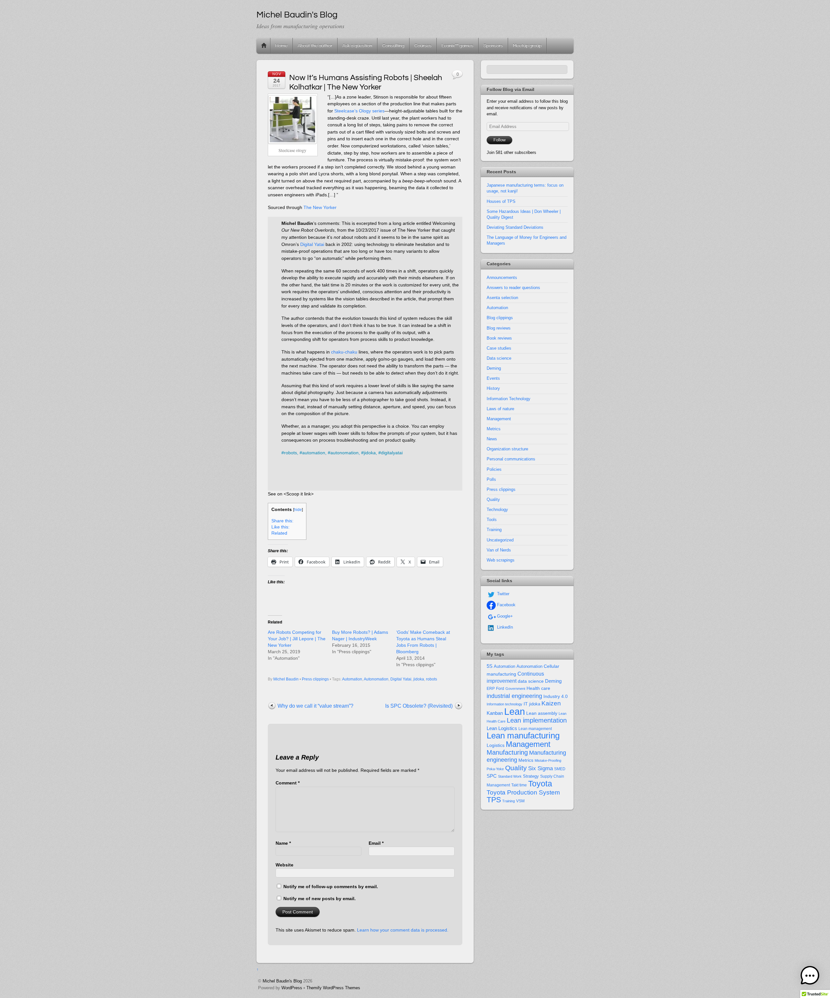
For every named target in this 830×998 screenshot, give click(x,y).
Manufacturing (507, 752)
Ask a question (357, 45)
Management (499, 418)
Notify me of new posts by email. (319, 898)
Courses (423, 45)
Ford (500, 688)
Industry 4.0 (555, 696)
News (492, 438)
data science (531, 681)
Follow (499, 139)
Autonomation (376, 679)
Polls (491, 479)
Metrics (494, 428)
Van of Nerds (499, 550)
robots (431, 679)
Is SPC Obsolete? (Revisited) (419, 706)
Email (376, 843)
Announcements (502, 277)
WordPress (291, 987)
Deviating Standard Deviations (515, 227)
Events (493, 378)
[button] (810, 976)
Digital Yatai (312, 244)
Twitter (502, 593)
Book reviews (499, 338)
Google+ (504, 616)
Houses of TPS (501, 201)
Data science (499, 358)
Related (279, 533)
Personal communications (511, 459)
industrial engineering (514, 695)
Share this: (282, 520)
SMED (559, 769)
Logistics (495, 745)
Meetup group (527, 45)
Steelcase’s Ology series (359, 110)
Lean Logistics (502, 728)
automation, (314, 452)
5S (489, 666)
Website (284, 864)
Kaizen (551, 703)
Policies (494, 469)
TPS (494, 799)
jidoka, (370, 452)
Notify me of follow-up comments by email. (330, 886)
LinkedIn (504, 627)
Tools (492, 519)
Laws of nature (500, 408)
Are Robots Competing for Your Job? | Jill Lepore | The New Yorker (297, 639)
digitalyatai (392, 452)
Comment (288, 782)
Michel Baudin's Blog (282, 981)
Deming (494, 368)
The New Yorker (320, 207)
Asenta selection (502, 297)
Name (283, 843)
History (493, 388)
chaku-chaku (344, 351)
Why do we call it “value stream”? (315, 706)
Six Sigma (540, 768)
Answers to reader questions (513, 287)
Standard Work (510, 776)
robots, (291, 452)
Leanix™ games (457, 45)
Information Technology (508, 398)
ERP (491, 688)
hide (298, 509)
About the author (315, 45)
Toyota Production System (523, 792)
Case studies (499, 348)
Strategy (531, 776)
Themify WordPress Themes (333, 987)
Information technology (504, 704)
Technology (497, 509)
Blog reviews (499, 328)
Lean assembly (541, 713)
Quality (493, 499)
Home (263, 45)
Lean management (535, 728)
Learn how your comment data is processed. (402, 930)
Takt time (519, 785)
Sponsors (493, 45)
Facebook (506, 604)
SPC (492, 776)
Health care (538, 688)
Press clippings (315, 679)
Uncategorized (500, 540)
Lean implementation (537, 720)
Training (494, 529)
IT (526, 704)
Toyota (540, 783)
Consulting (393, 45)
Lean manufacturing (523, 735)
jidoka (418, 679)
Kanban (495, 713)
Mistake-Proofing (548, 760)
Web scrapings (501, 560)
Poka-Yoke (495, 769)
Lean (514, 711)
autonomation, (345, 452)
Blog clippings (500, 317)
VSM (520, 801)
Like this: (280, 527)
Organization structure (507, 449)
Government (515, 688)
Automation (352, 679)
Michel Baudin (286, 679)
